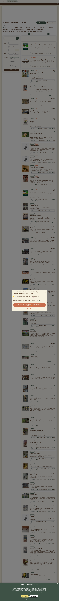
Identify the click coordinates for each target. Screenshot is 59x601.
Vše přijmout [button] (24, 596)
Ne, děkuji (29, 308)
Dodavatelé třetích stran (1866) (30, 589)
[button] (29, 599)
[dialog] (29, 592)
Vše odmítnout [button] (34, 596)
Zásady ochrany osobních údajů (34, 593)
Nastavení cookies (26, 593)
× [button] (57, 583)
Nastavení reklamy (33, 592)
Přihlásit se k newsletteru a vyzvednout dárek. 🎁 (29, 305)
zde (39, 300)
